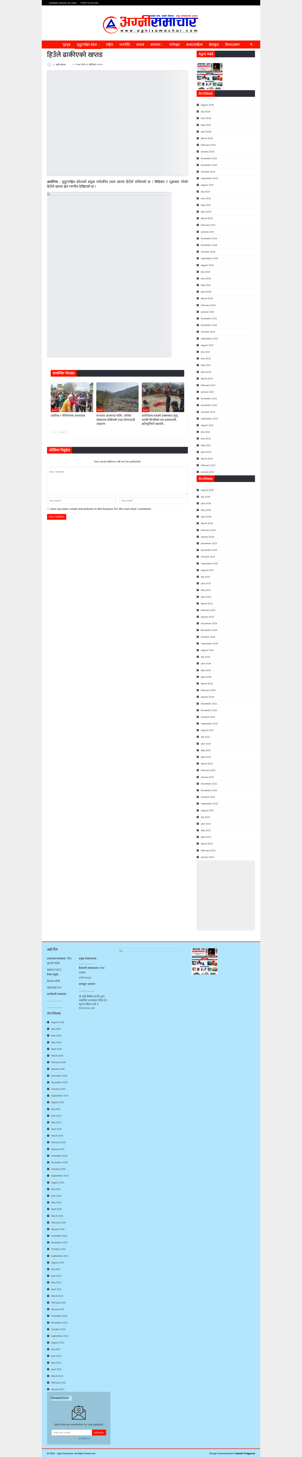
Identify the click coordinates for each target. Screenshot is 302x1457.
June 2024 (206, 278)
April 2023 (206, 372)
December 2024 (209, 238)
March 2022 (207, 459)
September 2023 (209, 339)
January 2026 (207, 152)
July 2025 (205, 192)
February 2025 (208, 225)
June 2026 (206, 118)
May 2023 (206, 365)
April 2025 (206, 212)
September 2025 (209, 178)
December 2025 (209, 158)
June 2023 (206, 359)
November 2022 (209, 405)
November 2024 (209, 245)
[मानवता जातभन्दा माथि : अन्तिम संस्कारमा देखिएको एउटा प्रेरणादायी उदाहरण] (117, 397)
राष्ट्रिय (109, 45)
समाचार (155, 45)
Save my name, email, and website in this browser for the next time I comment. (100, 509)
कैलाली (54, 410)
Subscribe (99, 1432)
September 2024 (209, 258)
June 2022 (206, 439)
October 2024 (208, 252)
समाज (140, 45)
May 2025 (206, 205)
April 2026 (206, 132)
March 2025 (207, 218)
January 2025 (207, 232)
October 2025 (208, 172)
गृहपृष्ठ (66, 45)
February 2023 (208, 385)
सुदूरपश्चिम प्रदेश (87, 45)
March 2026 (207, 138)
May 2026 (206, 125)
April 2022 (206, 452)
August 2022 (207, 425)
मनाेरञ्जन (174, 45)
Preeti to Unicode (89, 3)
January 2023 (207, 392)
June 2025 (206, 198)
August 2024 (207, 265)
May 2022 (206, 445)
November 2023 (209, 325)
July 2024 (205, 272)
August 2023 (207, 345)
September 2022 (209, 419)
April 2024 (206, 292)
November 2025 (209, 165)
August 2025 (207, 185)
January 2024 (207, 312)
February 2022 (208, 465)
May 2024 (206, 285)
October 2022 (208, 412)
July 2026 (205, 112)
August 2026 (207, 105)
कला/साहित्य (194, 45)
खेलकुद (214, 45)
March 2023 (207, 379)
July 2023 (205, 352)
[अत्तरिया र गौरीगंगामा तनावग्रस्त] (72, 397)
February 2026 (208, 145)
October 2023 (208, 332)
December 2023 (209, 318)
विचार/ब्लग (232, 45)
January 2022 (207, 472)
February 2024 (208, 305)
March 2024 (207, 298)
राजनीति (124, 45)
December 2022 (209, 399)
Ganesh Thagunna (245, 1453)
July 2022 (205, 432)
